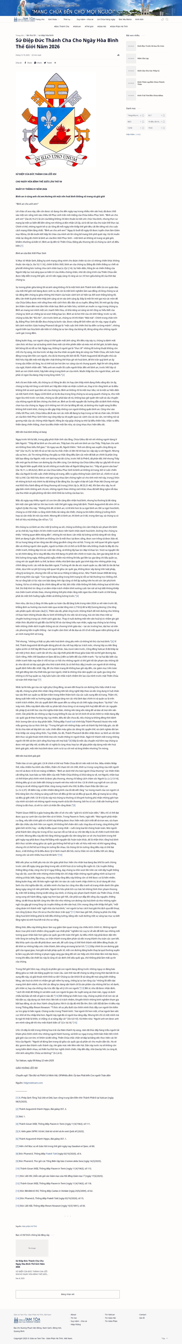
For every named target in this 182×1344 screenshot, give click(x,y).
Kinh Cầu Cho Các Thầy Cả (148, 71)
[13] (82, 988)
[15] (75, 1022)
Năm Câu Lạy (143, 58)
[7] (40, 679)
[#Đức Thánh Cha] (61, 26)
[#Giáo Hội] (101, 26)
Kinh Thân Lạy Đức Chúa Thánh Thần (151, 83)
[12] (88, 946)
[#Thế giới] (89, 26)
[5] (46, 611)
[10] (60, 854)
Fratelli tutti (70, 721)
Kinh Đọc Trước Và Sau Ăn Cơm (150, 46)
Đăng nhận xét (67, 1294)
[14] (57, 995)
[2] (63, 374)
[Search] (167, 19)
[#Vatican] (77, 26)
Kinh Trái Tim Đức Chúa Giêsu (150, 95)
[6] (112, 641)
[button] (162, 19)
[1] (22, 245)
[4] (77, 596)
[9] (74, 805)
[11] (73, 912)
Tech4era (90, 1338)
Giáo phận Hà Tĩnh (29, 1226)
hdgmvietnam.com (33, 1082)
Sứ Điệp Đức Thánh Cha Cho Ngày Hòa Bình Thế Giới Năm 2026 (30, 1263)
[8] (70, 740)
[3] (51, 519)
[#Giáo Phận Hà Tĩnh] (119, 26)
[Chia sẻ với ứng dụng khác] (55, 63)
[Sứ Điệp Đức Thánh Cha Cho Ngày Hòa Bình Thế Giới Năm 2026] (32, 1248)
